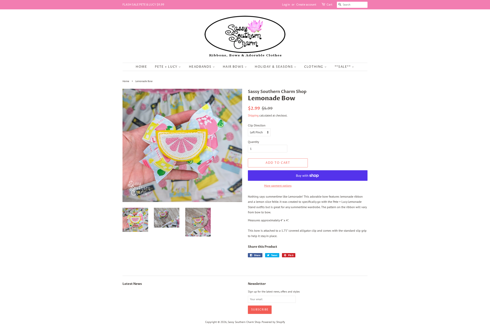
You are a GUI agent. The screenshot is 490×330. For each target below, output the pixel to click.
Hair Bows (234, 67)
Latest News (132, 284)
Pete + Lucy (167, 67)
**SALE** (343, 67)
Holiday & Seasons (274, 67)
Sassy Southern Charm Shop (244, 322)
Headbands (201, 67)
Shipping (253, 115)
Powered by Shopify (273, 322)
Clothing (314, 67)
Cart (329, 5)
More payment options (278, 185)
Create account (306, 5)
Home (141, 67)
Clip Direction (256, 125)
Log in (286, 5)
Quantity (253, 142)
